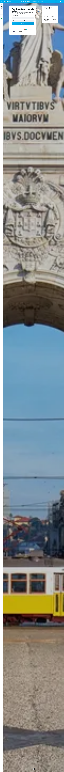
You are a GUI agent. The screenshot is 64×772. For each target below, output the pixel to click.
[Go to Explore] (1, 13)
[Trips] (1, 16)
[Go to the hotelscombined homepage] (7, 1)
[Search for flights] (1, 5)
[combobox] (15, 15)
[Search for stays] (1, 7)
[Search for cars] (1, 9)
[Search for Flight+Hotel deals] (1, 11)
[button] (2, 1)
